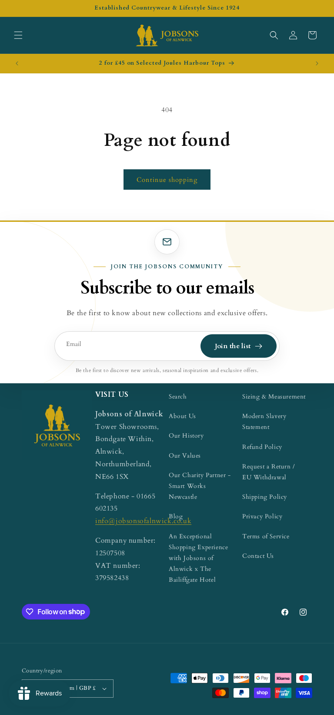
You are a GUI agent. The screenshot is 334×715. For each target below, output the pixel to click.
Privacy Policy (262, 516)
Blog (176, 516)
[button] (18, 35)
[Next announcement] (317, 63)
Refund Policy (262, 447)
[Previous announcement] (17, 63)
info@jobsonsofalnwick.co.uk (143, 521)
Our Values (185, 455)
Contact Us (258, 556)
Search (178, 396)
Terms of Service (266, 536)
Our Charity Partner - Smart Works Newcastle (200, 486)
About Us (182, 416)
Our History (186, 436)
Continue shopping (167, 179)
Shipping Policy (264, 497)
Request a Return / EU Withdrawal (268, 471)
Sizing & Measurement (274, 396)
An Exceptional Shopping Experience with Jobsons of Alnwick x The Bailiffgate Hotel (198, 558)
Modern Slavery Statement (264, 421)
